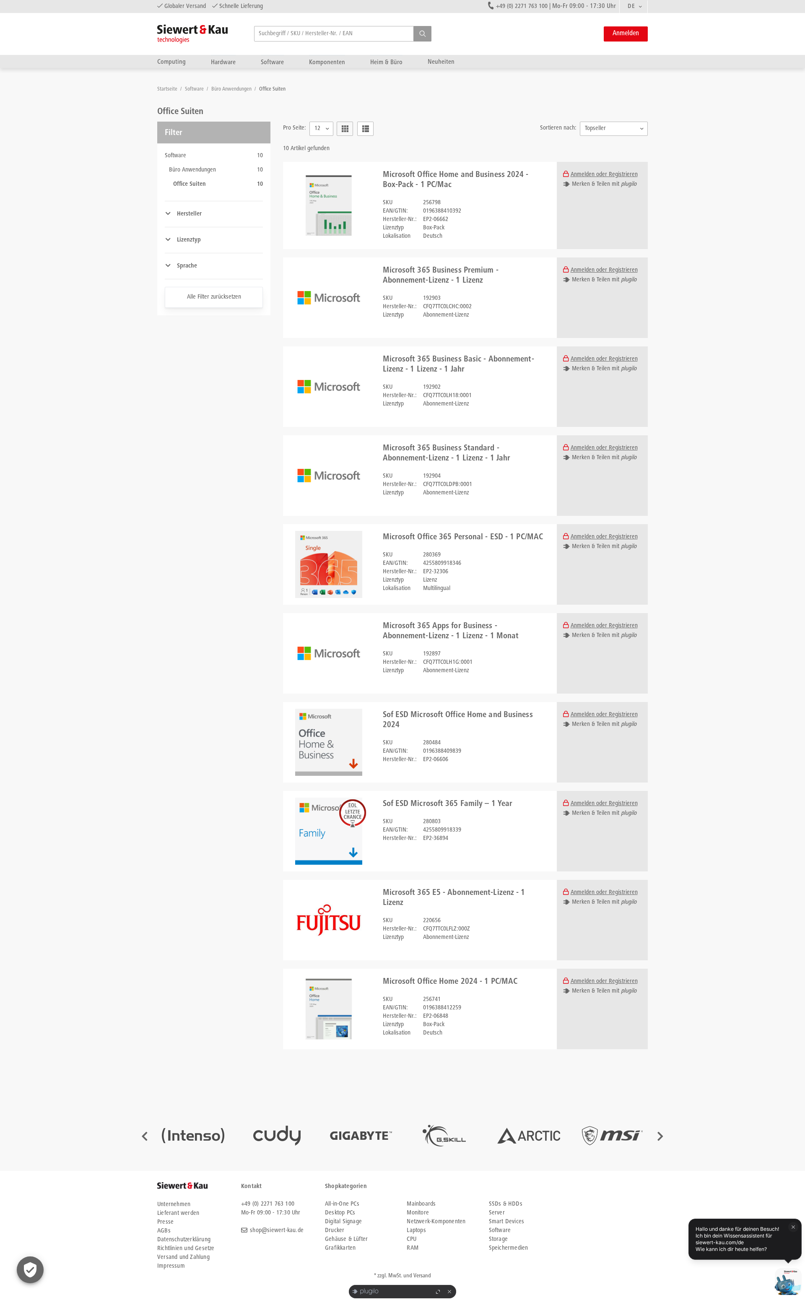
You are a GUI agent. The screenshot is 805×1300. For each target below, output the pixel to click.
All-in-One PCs (342, 1204)
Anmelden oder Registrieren (604, 175)
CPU (411, 1239)
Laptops (416, 1230)
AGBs (164, 1231)
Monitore (418, 1213)
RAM (412, 1248)
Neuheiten (441, 62)
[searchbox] (342, 34)
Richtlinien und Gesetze (186, 1248)
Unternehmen (173, 1204)
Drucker (334, 1230)
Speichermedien (508, 1248)
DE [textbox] (631, 6)
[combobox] (633, 6)
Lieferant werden (178, 1213)
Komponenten (327, 62)
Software (272, 62)
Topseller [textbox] (595, 128)
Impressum (171, 1266)
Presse (165, 1222)
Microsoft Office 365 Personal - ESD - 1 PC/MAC (463, 537)
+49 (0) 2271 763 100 (522, 6)
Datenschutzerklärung (183, 1240)
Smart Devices (507, 1222)
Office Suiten (272, 89)
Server (497, 1213)
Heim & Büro (386, 62)
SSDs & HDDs (505, 1204)
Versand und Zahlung (183, 1257)
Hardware (223, 62)
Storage (498, 1239)
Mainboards (421, 1204)
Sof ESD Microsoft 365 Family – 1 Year (448, 804)
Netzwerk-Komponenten (436, 1222)
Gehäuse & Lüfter (346, 1239)
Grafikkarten (340, 1248)
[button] (422, 34)
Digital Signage (343, 1222)
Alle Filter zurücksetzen (214, 297)
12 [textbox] (317, 128)
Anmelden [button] (626, 33)
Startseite (168, 89)
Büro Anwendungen (232, 89)
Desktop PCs (340, 1213)
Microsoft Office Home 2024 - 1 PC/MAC (450, 982)
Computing (171, 62)
